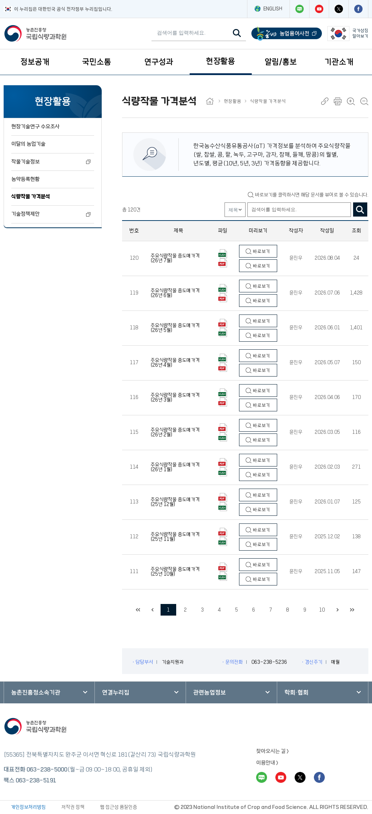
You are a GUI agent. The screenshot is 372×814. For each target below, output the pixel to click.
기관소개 (338, 62)
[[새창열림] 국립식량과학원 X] (338, 9)
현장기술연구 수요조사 (35, 127)
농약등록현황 (25, 179)
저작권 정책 (72, 807)
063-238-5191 (36, 780)
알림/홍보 (280, 62)
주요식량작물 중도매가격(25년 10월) (174, 572)
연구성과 (158, 62)
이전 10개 (152, 610)
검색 (360, 209)
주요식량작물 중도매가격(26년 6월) (174, 293)
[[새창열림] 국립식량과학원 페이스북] (358, 9)
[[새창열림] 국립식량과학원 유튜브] (319, 9)
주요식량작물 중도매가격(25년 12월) (174, 502)
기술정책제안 (25, 214)
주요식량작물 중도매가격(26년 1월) (174, 467)
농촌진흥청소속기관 (35, 692)
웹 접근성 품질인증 (118, 807)
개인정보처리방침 (28, 807)
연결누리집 (115, 692)
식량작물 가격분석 (30, 197)
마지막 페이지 (352, 610)
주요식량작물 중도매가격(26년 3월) (174, 397)
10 (322, 609)
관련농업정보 (209, 692)
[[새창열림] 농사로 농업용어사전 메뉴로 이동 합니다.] (286, 33)
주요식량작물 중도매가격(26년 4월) (174, 363)
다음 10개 (337, 610)
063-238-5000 (47, 769)
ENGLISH (272, 8)
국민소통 (96, 62)
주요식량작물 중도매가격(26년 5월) (174, 328)
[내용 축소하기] (364, 101)
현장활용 (220, 61)
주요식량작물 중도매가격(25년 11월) (174, 537)
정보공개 (34, 62)
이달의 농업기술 (28, 144)
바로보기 (261, 251)
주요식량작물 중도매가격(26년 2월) (174, 432)
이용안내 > (267, 763)
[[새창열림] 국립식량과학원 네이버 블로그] (299, 9)
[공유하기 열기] (324, 101)
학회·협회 (296, 692)
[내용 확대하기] (351, 101)
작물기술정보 (25, 162)
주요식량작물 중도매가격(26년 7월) (174, 258)
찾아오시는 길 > (272, 751)
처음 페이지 (138, 610)
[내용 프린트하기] (337, 101)
